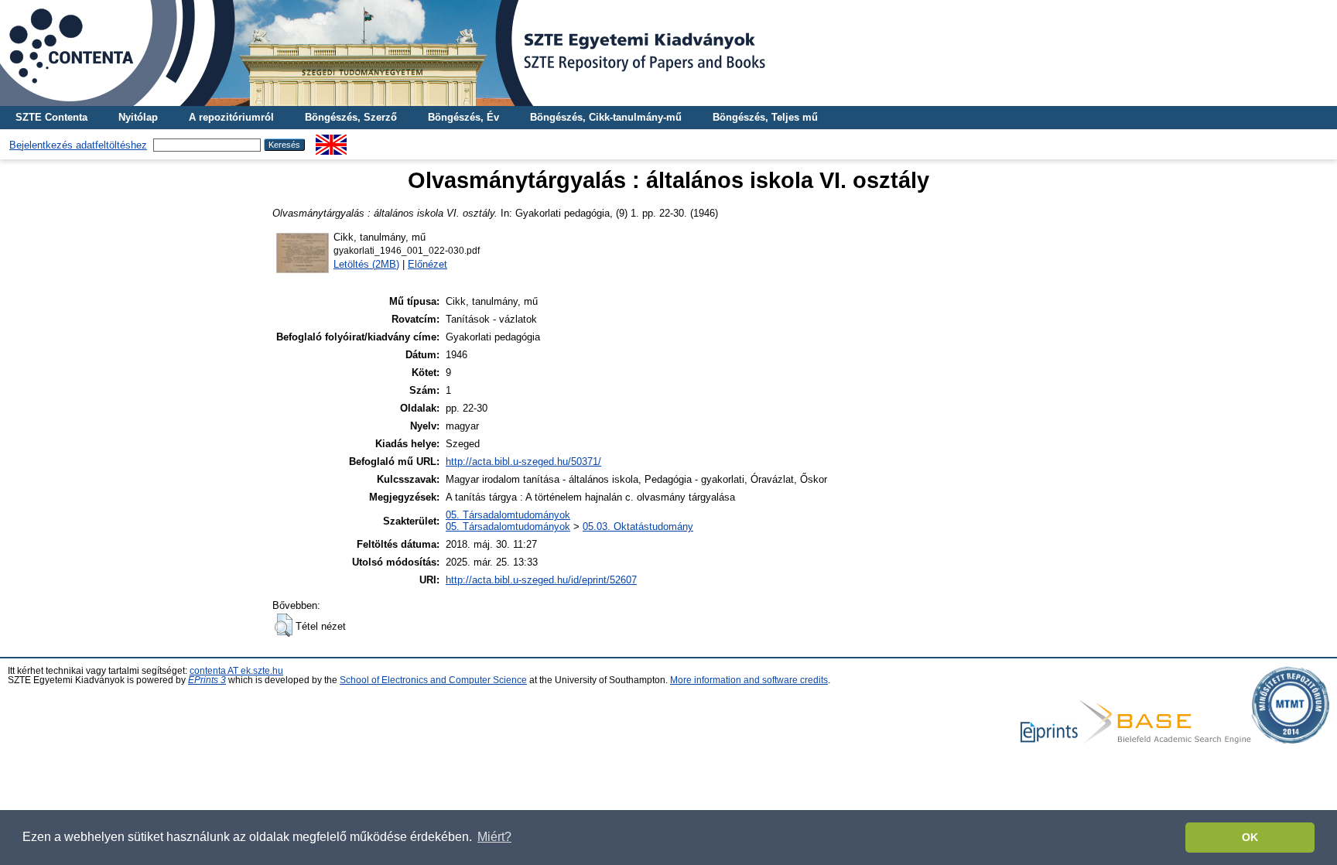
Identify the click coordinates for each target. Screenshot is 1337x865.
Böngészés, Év (463, 117)
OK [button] (1250, 837)
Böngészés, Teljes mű (765, 117)
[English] (331, 140)
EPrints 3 (207, 680)
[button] (283, 625)
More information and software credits (749, 680)
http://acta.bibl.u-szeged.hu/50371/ (523, 461)
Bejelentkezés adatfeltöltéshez (78, 145)
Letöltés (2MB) (366, 264)
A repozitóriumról (231, 117)
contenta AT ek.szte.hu (236, 670)
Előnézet (427, 264)
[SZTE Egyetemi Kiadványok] (668, 53)
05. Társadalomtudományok (508, 515)
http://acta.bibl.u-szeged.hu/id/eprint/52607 (541, 580)
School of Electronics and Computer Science (433, 680)
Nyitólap (138, 117)
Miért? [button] (494, 836)
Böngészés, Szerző (351, 117)
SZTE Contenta (51, 117)
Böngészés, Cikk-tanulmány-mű (606, 117)
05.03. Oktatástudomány (638, 526)
